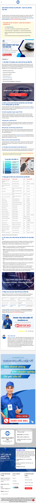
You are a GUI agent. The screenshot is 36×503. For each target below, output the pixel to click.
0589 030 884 (10, 27)
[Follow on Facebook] (5, 442)
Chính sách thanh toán (29, 485)
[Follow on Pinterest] (5, 494)
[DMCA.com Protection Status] (15, 487)
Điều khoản (27, 477)
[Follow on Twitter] (3, 494)
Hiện (7, 59)
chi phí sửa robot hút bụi (20, 134)
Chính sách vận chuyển (29, 482)
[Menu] (1, 2)
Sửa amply (14, 480)
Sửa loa (14, 478)
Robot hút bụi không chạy (7, 77)
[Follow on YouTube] (9, 442)
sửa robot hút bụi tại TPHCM (28, 108)
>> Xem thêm (15, 486)
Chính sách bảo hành (28, 479)
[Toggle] (14, 487)
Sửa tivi (14, 475)
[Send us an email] (7, 442)
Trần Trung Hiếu (12, 337)
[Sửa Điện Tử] (18, 2)
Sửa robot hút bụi (16, 483)
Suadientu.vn (6, 491)
